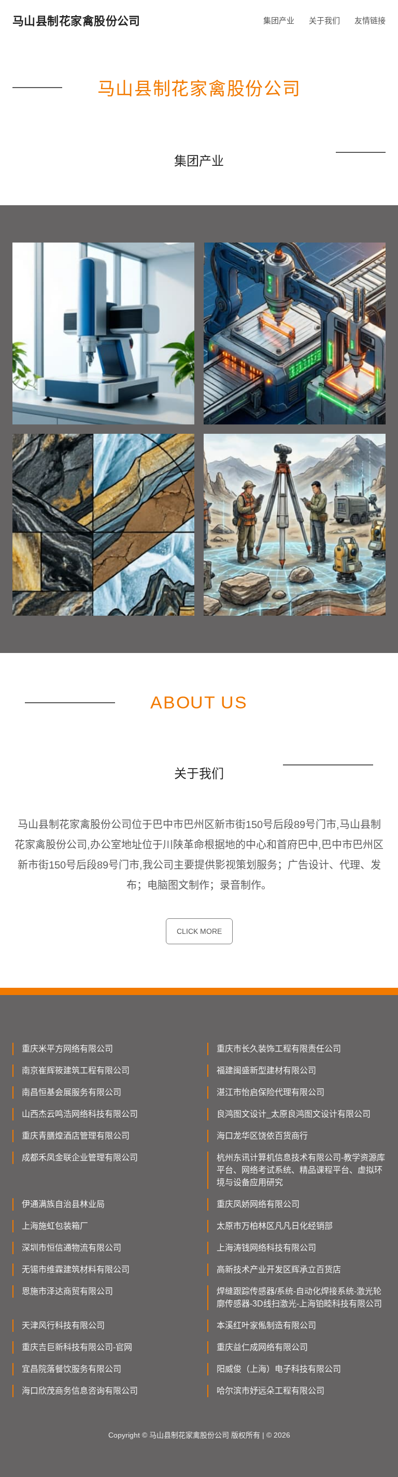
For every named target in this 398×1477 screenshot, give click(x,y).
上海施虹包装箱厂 (55, 1226)
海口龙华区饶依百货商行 (262, 1135)
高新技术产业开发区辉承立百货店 (279, 1269)
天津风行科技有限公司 (63, 1325)
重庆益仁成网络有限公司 (262, 1347)
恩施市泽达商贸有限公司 (67, 1291)
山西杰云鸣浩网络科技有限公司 (80, 1114)
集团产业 (278, 20)
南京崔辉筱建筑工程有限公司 (76, 1070)
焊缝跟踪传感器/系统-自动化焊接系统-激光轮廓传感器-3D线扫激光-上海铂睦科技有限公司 (299, 1297)
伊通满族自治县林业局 (63, 1204)
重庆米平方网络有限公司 (67, 1048)
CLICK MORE (199, 931)
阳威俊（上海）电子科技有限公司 (279, 1369)
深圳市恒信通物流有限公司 (71, 1247)
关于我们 (324, 20)
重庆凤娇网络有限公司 (258, 1204)
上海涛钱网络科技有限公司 (266, 1247)
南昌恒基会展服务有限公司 (71, 1092)
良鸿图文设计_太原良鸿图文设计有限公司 (294, 1114)
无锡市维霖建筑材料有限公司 (76, 1269)
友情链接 (370, 20)
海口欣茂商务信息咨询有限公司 (80, 1390)
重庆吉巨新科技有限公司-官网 (77, 1347)
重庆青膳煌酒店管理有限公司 (76, 1135)
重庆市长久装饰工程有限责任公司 (279, 1048)
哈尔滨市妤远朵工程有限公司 (270, 1390)
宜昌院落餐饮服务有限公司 (71, 1369)
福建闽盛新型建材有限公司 (266, 1070)
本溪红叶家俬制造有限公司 (266, 1325)
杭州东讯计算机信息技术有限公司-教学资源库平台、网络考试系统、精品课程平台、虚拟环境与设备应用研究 (301, 1170)
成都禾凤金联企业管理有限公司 (80, 1157)
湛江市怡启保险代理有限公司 (270, 1092)
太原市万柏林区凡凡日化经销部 (275, 1226)
